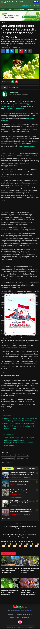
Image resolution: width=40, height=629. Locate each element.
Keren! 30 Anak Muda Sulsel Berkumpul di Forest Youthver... (29, 571)
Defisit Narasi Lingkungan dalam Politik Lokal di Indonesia (20, 528)
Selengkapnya (6, 518)
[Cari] (15, 6)
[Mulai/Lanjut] (12, 81)
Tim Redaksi (4, 47)
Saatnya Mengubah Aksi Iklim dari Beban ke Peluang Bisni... (9, 592)
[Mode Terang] (30, 5)
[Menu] (37, 5)
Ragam (3, 22)
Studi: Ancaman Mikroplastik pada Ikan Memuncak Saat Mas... (28, 592)
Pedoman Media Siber (23, 614)
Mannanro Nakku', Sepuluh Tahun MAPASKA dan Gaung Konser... (10, 571)
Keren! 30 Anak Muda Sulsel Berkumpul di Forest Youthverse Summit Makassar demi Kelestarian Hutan (20, 426)
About (4, 87)
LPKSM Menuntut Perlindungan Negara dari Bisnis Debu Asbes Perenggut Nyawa (20, 536)
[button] (19, 9)
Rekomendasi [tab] (20, 468)
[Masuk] (34, 6)
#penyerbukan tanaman (23, 458)
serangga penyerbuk (26, 146)
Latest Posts (13, 87)
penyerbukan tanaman (14, 109)
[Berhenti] (16, 81)
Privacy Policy (14, 617)
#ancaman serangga (7, 462)
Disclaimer (25, 617)
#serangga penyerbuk (8, 458)
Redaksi (10, 614)
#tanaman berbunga (23, 455)
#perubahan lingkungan (8, 455)
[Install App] (20, 2)
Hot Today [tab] (32, 468)
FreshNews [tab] (8, 468)
